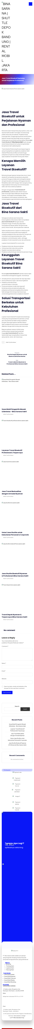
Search (17, 706)
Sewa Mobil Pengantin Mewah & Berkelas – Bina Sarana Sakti (17, 725)
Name (4, 663)
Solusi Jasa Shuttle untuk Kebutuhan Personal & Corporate (17, 739)
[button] (30, 4)
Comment (5, 646)
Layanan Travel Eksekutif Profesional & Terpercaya (17, 730)
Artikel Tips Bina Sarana (11, 342)
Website (4, 679)
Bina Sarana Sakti (17, 142)
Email (3, 671)
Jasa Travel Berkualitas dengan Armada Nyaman (17, 734)
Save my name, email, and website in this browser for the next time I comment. (15, 687)
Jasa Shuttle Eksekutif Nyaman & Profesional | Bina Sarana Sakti (17, 744)
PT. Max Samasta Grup (18, 1017)
